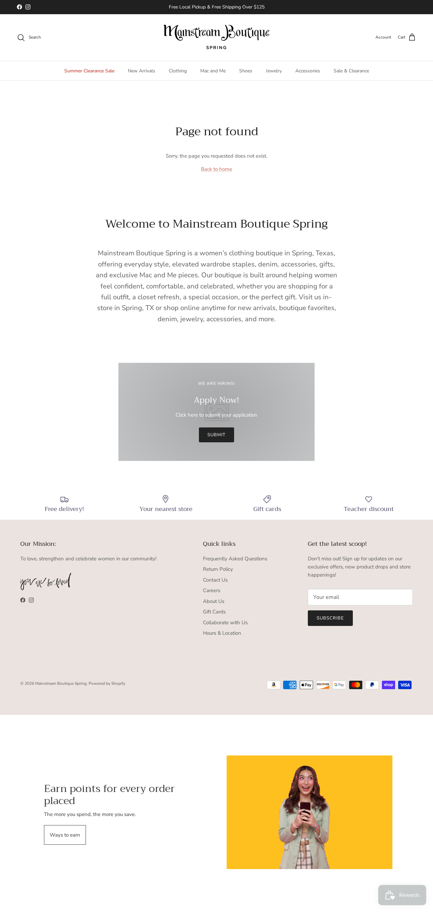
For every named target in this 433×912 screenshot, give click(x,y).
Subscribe (330, 618)
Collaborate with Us (225, 622)
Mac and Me (213, 71)
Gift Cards (214, 611)
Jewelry (274, 71)
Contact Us (215, 580)
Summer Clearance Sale (89, 71)
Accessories (307, 71)
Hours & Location (222, 633)
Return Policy (218, 569)
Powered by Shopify (107, 683)
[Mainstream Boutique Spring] (216, 37)
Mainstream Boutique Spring (61, 683)
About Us (213, 601)
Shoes (245, 71)
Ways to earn (65, 835)
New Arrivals (141, 71)
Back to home (216, 169)
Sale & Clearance (351, 71)
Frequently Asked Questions (235, 558)
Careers (211, 590)
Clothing (178, 71)
